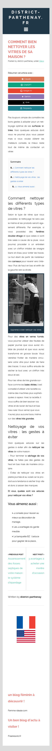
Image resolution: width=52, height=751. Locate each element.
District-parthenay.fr (26, 17)
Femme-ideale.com (17, 710)
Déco (41, 61)
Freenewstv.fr (14, 736)
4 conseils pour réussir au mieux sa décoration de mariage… (25, 517)
